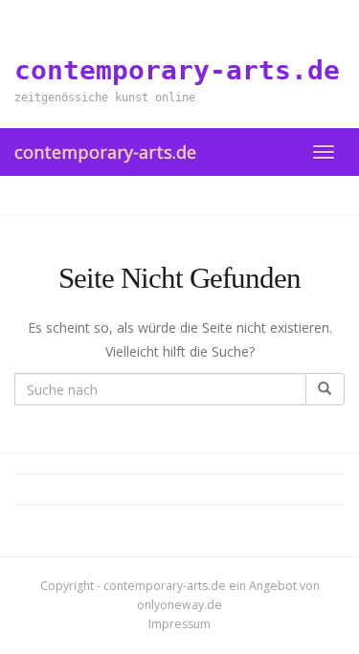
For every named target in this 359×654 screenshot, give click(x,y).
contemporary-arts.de (105, 152)
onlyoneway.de (179, 605)
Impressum (179, 624)
